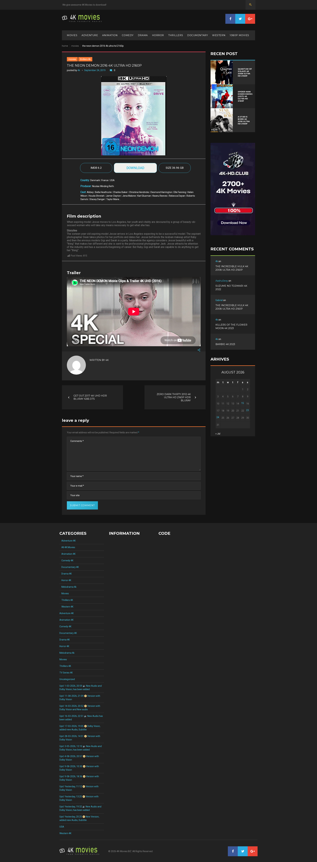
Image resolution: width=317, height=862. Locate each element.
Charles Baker (120, 192)
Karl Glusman (144, 195)
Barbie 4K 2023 (225, 344)
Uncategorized (67, 679)
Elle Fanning (180, 192)
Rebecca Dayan (177, 195)
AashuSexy (221, 280)
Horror (158, 35)
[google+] (250, 19)
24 (217, 417)
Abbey (90, 192)
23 (247, 410)
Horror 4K (65, 580)
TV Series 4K (66, 672)
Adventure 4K (67, 540)
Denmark (95, 180)
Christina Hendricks (139, 192)
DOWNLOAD (135, 168)
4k (79, 70)
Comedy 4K (66, 560)
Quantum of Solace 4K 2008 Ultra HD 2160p (245, 72)
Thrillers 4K (85, 59)
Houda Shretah (96, 195)
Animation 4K (67, 554)
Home (65, 46)
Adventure (90, 35)
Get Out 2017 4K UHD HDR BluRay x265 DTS (90, 397)
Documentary (197, 35)
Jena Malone (129, 195)
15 (242, 403)
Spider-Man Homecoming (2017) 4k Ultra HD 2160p (245, 96)
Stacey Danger (97, 199)
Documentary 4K (69, 567)
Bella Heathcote (103, 192)
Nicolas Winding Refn (103, 186)
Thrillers (175, 35)
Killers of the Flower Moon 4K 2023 (231, 326)
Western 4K (66, 606)
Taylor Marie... (113, 199)
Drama (143, 35)
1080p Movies (239, 35)
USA (112, 180)
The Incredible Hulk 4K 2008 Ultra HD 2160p (231, 268)
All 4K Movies (67, 547)
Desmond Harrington (161, 192)
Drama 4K (65, 573)
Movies (72, 35)
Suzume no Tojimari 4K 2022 (231, 287)
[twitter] (240, 19)
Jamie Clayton (113, 195)
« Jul (217, 433)
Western (218, 35)
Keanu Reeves (160, 195)
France (104, 180)
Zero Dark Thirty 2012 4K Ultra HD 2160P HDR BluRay (174, 397)
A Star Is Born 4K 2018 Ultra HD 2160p (244, 120)
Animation (110, 35)
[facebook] (230, 19)
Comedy (127, 35)
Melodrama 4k (67, 587)
